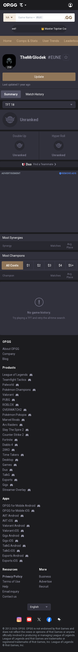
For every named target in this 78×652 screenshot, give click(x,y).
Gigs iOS (7, 540)
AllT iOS (7, 520)
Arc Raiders (10, 424)
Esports (7, 479)
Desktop (7, 459)
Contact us (9, 596)
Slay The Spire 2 (13, 429)
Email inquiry (10, 591)
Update (39, 76)
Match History (35, 94)
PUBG (6, 399)
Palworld (8, 384)
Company (8, 354)
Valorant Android (13, 525)
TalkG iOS (8, 550)
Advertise (45, 581)
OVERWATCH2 (12, 409)
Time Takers (10, 454)
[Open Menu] (70, 5)
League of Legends (15, 374)
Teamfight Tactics (14, 379)
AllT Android (10, 515)
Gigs (5, 484)
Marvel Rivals (11, 419)
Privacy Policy (12, 576)
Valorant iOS (10, 530)
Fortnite (7, 439)
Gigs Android (10, 535)
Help (5, 586)
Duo (5, 469)
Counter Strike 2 (13, 434)
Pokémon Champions (16, 389)
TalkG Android (11, 545)
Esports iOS (10, 560)
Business (45, 576)
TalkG (6, 474)
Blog (5, 359)
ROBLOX (8, 404)
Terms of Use (11, 581)
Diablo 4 (7, 444)
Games (7, 464)
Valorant (8, 394)
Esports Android (13, 555)
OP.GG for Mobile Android (18, 505)
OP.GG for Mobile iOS (16, 510)
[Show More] (23, 5)
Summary (10, 94)
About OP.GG (10, 348)
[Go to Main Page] (10, 5)
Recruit (43, 586)
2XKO (6, 449)
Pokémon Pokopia (14, 414)
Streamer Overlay (14, 489)
